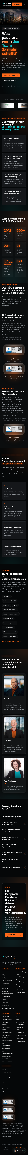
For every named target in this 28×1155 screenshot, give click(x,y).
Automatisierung (9, 627)
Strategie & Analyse (10, 600)
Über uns (4, 1069)
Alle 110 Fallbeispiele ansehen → (11, 641)
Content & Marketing (10, 609)
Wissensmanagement (10, 631)
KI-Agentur (4, 974)
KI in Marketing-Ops (7, 1019)
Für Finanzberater (20, 992)
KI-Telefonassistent (7, 980)
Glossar (17, 1019)
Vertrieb (7, 596)
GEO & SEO (5, 988)
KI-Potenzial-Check (21, 1041)
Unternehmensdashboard (8, 1008)
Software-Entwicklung (10, 636)
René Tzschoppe (6, 1077)
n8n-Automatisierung (21, 1035)
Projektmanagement (10, 623)
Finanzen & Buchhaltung (11, 614)
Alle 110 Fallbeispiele (7, 1061)
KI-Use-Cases (19, 1038)
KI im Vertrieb (5, 1016)
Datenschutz (5, 1088)
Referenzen (5, 1080)
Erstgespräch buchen (11, 75)
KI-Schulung (5, 1002)
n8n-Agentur (5, 977)
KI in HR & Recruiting (7, 1032)
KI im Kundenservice (7, 1040)
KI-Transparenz (6, 1091)
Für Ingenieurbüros (20, 989)
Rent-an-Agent (5, 1005)
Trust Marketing (20, 1032)
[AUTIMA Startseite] (7, 4)
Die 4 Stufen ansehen (10, 80)
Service (6, 605)
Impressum (4, 1086)
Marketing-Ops (8, 618)
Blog (17, 1016)
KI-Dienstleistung (6, 996)
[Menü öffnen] (24, 4)
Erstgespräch (5, 1083)
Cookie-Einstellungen (6, 1148)
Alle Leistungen (6, 972)
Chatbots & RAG (6, 999)
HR (15, 605)
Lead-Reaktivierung (21, 972)
